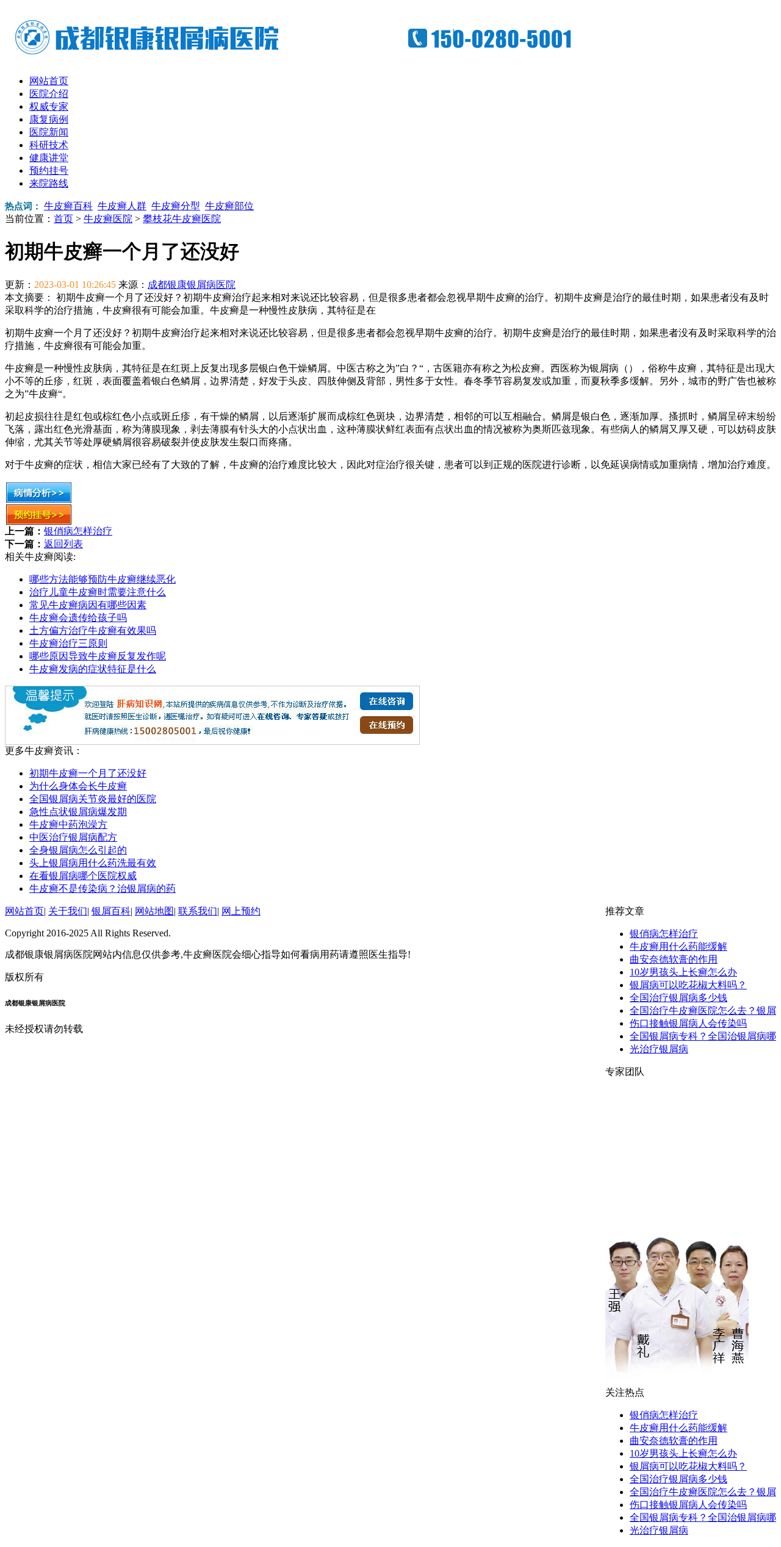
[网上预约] (212, 741)
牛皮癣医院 (108, 219)
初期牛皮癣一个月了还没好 (87, 773)
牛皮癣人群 (122, 206)
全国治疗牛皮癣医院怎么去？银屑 (703, 1010)
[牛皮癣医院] (304, 55)
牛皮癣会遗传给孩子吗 (78, 617)
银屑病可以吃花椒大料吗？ (688, 985)
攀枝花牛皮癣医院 (182, 219)
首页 (63, 219)
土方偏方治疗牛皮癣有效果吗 (92, 630)
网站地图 (154, 911)
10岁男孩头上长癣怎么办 (683, 972)
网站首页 (48, 81)
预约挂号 (48, 170)
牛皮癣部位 (229, 206)
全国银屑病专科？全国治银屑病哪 (703, 1036)
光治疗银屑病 (659, 1049)
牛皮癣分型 (175, 206)
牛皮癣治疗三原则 (68, 643)
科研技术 (48, 145)
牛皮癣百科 (68, 206)
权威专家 (48, 106)
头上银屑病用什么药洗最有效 (92, 863)
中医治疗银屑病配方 (73, 837)
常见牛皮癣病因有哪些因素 (87, 605)
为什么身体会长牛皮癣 (78, 786)
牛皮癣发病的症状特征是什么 (92, 669)
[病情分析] (39, 500)
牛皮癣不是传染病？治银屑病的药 (102, 888)
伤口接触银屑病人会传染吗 (688, 1023)
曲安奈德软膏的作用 (674, 959)
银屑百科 (111, 911)
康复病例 (48, 119)
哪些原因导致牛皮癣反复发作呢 (97, 656)
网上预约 (241, 911)
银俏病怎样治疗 (78, 531)
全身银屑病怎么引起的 (78, 850)
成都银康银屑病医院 (192, 284)
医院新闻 (48, 132)
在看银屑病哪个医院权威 (83, 875)
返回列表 (63, 544)
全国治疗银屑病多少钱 (678, 997)
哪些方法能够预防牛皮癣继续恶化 (102, 579)
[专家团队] (677, 1383)
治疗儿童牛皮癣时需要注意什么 (97, 592)
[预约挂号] (39, 522)
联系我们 (197, 911)
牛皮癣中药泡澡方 (68, 824)
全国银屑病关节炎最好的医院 (92, 799)
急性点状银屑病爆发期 (78, 811)
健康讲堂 (48, 158)
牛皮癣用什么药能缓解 (678, 946)
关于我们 (67, 911)
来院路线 (48, 183)
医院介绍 (48, 93)
